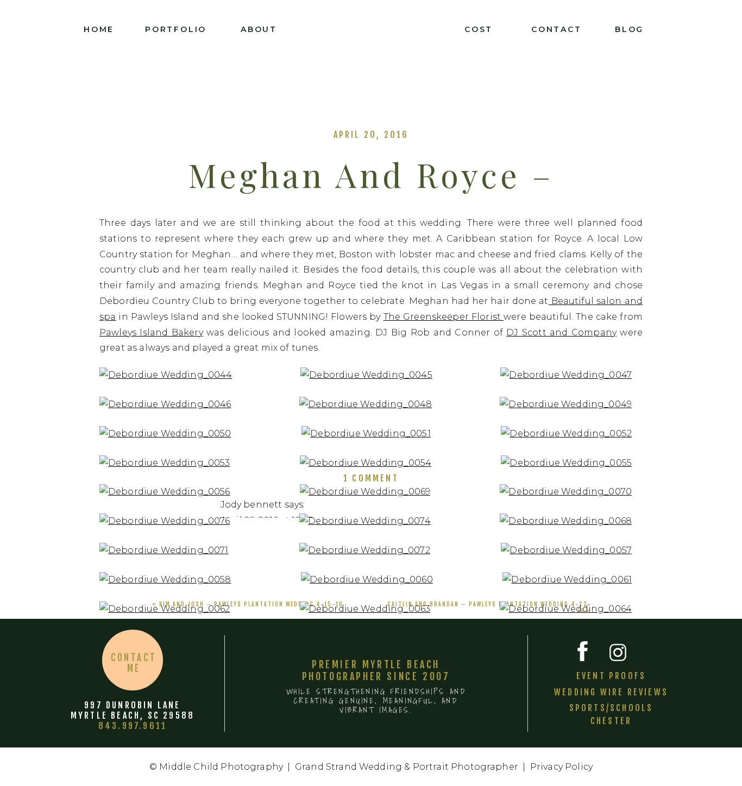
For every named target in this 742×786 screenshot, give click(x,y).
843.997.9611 (132, 725)
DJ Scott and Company (561, 332)
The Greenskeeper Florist (443, 317)
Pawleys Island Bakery (151, 332)
